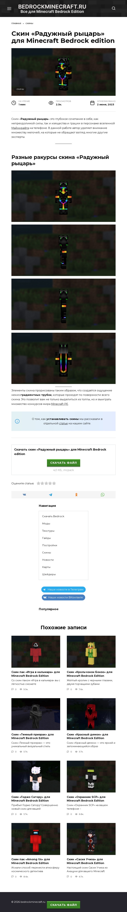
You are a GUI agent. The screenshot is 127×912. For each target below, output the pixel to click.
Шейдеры (49, 574)
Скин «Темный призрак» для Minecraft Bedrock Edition (32, 736)
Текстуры (48, 530)
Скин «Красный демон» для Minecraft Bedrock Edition (87, 736)
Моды (46, 523)
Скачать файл (63, 462)
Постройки (49, 545)
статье (63, 423)
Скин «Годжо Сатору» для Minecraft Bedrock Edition (30, 798)
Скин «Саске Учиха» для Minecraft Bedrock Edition (85, 861)
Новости (48, 559)
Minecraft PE (59, 404)
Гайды (46, 538)
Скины (20, 89)
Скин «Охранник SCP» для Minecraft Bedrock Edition (86, 798)
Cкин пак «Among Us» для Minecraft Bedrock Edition (30, 861)
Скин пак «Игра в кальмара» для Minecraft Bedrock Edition (35, 673)
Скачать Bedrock (53, 516)
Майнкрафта (20, 128)
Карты (46, 567)
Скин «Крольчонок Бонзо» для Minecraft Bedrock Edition (89, 673)
